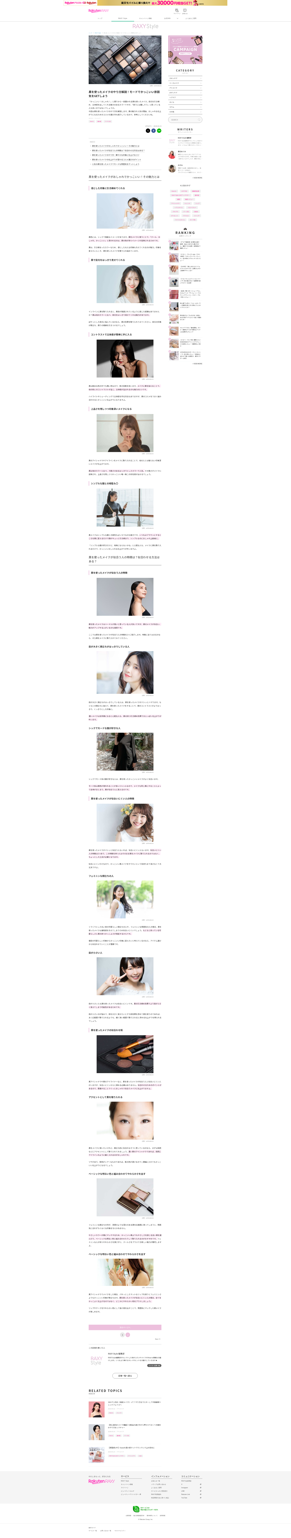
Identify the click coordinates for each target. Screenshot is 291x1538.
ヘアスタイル (178, 207)
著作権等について (152, 1515)
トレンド (119, 1413)
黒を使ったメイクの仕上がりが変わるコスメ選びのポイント (116, 159)
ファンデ (196, 216)
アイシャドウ (131, 1456)
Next (157, 1339)
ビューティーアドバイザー (130, 1494)
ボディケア (173, 92)
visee (140, 1456)
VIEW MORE (197, 178)
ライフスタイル (180, 220)
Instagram (184, 1488)
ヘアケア (172, 97)
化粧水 (196, 212)
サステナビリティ (120, 1531)
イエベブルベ (192, 207)
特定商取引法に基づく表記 (160, 1498)
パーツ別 (126, 1435)
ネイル (171, 102)
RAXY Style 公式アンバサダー (116, 1456)
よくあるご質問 (191, 18)
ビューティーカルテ (127, 1491)
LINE (183, 1491)
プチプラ (175, 212)
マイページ (124, 1488)
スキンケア (173, 78)
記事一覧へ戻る (125, 1375)
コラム (171, 107)
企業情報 (128, 1515)
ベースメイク (174, 83)
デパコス (186, 216)
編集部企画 (195, 191)
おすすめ (184, 191)
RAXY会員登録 (186, 1481)
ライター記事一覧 (154, 1365)
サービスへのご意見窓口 (159, 1491)
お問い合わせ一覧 (105, 1531)
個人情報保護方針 (138, 1515)
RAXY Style (122, 18)
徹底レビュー (189, 199)
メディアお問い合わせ (158, 1484)
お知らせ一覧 (155, 1481)
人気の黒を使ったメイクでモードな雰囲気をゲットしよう (115, 164)
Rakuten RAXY (99, 11)
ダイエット (174, 216)
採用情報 (162, 1515)
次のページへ (125, 1327)
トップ (100, 18)
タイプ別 (192, 220)
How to (92, 121)
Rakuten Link (185, 1494)
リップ (197, 203)
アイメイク (97, 118)
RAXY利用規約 (156, 1494)
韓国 (178, 199)
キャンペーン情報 (145, 18)
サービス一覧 (93, 1531)
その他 (171, 112)
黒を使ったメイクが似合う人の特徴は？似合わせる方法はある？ (118, 150)
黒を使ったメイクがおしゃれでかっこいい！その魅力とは (115, 145)
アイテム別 (108, 121)
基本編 (99, 121)
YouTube (184, 1498)
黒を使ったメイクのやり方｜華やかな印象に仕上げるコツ (115, 155)
